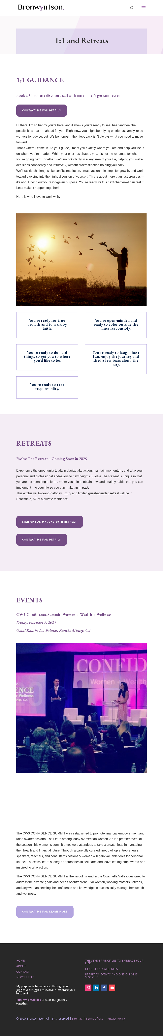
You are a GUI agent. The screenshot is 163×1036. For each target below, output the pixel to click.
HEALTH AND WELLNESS (101, 969)
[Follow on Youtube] (112, 988)
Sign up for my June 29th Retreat (49, 521)
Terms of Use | (96, 1018)
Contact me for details (41, 110)
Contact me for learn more (45, 911)
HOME (20, 960)
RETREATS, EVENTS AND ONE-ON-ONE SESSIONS (111, 975)
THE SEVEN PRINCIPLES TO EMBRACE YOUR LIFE (114, 962)
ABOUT (21, 966)
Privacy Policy (116, 1018)
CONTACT (23, 971)
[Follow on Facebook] (104, 988)
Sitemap (77, 1018)
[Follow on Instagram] (88, 988)
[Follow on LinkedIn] (96, 988)
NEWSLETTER (25, 977)
